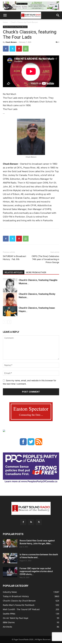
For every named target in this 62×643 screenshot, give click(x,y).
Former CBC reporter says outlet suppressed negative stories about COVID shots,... (36, 571)
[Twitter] (12, 49)
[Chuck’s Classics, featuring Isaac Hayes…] (10, 311)
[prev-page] (4, 322)
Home (5, 22)
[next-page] (9, 322)
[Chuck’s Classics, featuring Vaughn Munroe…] (10, 287)
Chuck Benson (11, 42)
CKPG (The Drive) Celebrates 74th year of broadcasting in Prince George (45, 259)
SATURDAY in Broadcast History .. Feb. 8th (14, 258)
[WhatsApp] (26, 49)
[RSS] (31, 522)
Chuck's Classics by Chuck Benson (24, 22)
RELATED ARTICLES (14, 272)
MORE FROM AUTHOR (36, 272)
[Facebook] (6, 49)
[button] (5, 15)
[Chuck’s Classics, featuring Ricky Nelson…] (10, 301)
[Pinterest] (19, 49)
